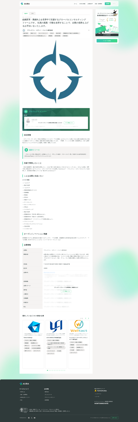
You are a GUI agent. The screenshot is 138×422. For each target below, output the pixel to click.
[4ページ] (52, 370)
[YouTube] (34, 418)
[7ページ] (57, 370)
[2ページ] (49, 370)
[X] (32, 418)
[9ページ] (61, 370)
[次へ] (88, 318)
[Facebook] (29, 418)
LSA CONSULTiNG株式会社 (53, 337)
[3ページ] (50, 370)
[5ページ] (54, 370)
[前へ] (86, 318)
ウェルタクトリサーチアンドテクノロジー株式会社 (78, 338)
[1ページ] (47, 370)
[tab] (25, 13)
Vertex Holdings (28, 337)
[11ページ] (64, 370)
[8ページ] (59, 370)
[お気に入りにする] (89, 30)
